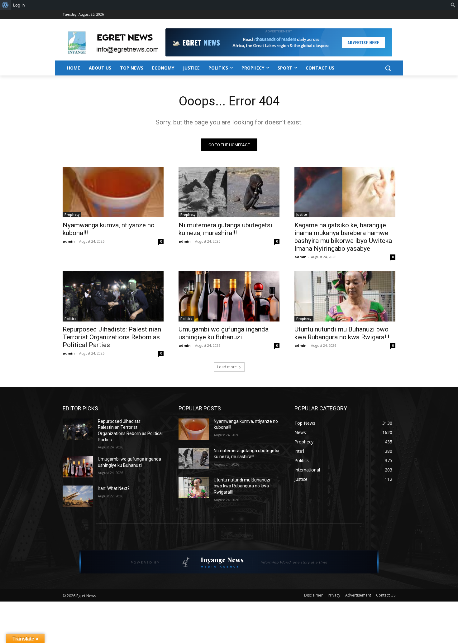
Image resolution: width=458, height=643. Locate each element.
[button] (387, 67)
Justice (301, 214)
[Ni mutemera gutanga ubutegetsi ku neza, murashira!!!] (229, 192)
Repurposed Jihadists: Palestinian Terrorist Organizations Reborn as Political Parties (112, 337)
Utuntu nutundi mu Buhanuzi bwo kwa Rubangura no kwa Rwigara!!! (341, 333)
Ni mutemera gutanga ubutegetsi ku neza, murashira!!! (225, 229)
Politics (70, 319)
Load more (227, 367)
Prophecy (71, 214)
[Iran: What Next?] (78, 496)
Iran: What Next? (114, 488)
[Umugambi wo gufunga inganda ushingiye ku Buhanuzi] (229, 296)
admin (69, 241)
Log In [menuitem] (19, 4)
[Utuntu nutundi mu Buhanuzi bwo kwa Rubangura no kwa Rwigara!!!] (344, 296)
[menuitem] (5, 5)
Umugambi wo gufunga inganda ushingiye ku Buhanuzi (224, 333)
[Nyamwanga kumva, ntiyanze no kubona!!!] (113, 192)
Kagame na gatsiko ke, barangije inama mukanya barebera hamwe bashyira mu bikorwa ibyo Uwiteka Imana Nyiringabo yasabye (343, 236)
